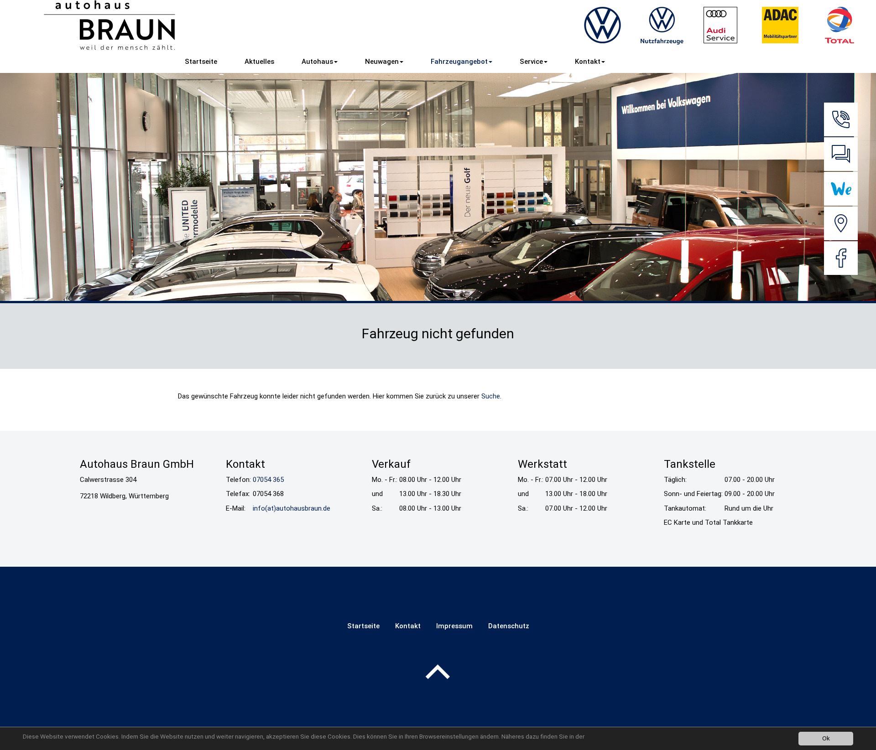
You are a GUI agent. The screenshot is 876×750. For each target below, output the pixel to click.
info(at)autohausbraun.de (291, 508)
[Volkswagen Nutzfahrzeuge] (661, 25)
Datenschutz (508, 626)
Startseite (201, 61)
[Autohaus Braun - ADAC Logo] (780, 25)
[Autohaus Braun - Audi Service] (721, 25)
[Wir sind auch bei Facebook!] (841, 258)
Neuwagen (382, 61)
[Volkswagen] (602, 25)
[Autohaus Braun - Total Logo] (839, 25)
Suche (490, 396)
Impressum (454, 626)
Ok (826, 738)
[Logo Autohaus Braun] (109, 25)
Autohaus (317, 61)
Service (531, 61)
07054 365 (268, 480)
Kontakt (587, 61)
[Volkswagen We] (841, 189)
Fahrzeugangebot (459, 61)
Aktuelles (259, 61)
